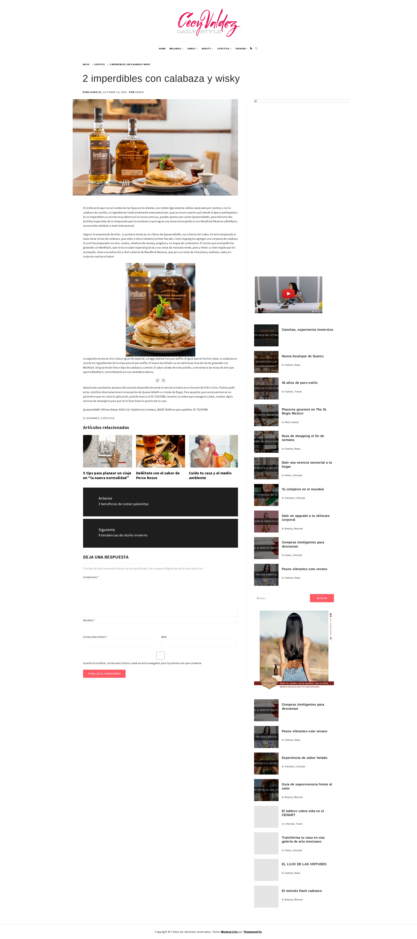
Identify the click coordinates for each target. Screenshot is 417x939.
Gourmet (93, 418)
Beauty (206, 48)
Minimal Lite (229, 932)
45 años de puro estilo (299, 382)
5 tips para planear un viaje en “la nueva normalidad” (107, 475)
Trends (298, 391)
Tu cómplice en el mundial (303, 489)
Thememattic (252, 932)
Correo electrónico (95, 637)
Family (191, 48)
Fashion (241, 48)
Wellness (175, 48)
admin (139, 92)
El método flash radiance (302, 891)
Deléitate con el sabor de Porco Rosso (158, 475)
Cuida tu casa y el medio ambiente (210, 475)
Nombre (89, 620)
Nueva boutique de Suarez (303, 356)
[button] (251, 48)
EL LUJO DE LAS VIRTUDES (304, 864)
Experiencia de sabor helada (304, 758)
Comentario (91, 577)
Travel (299, 823)
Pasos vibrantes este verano (304, 569)
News (297, 364)
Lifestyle (223, 48)
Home (162, 48)
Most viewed (292, 422)
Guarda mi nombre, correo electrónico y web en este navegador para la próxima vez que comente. (142, 663)
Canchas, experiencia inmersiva (307, 329)
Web (164, 637)
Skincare (298, 528)
